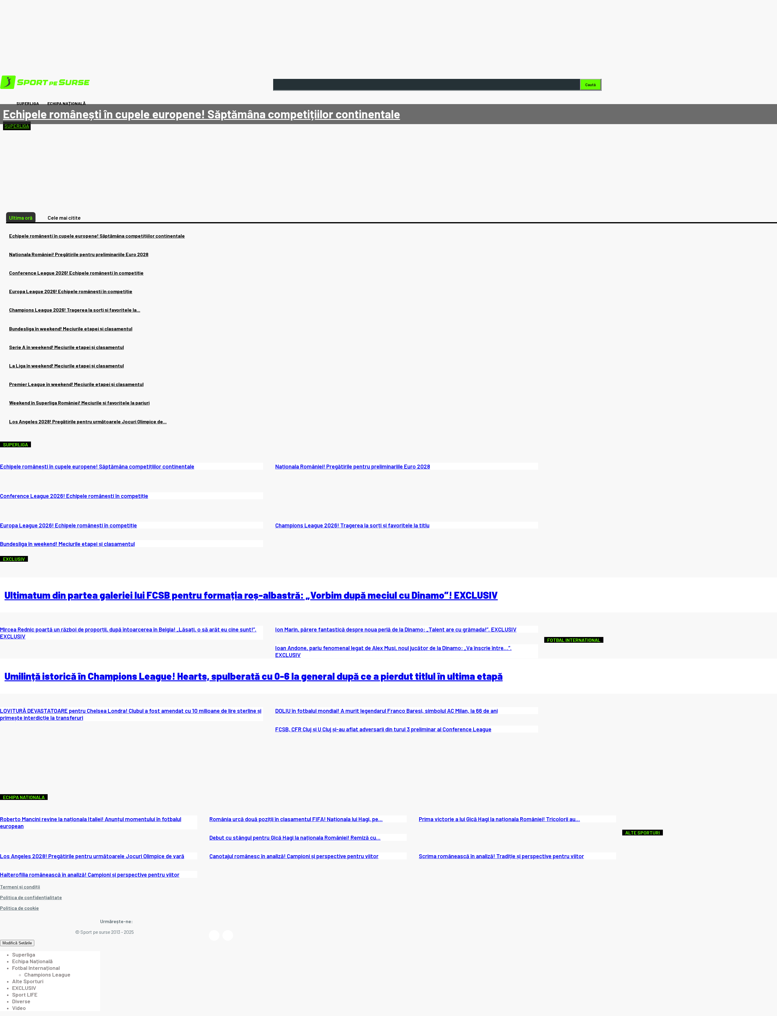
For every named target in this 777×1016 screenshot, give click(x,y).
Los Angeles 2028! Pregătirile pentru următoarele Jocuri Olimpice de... (88, 421)
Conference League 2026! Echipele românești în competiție (76, 273)
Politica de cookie (19, 908)
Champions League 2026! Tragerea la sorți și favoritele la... (74, 310)
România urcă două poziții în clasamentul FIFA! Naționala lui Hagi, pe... (296, 818)
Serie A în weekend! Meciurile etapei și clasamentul (66, 347)
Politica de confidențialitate (31, 897)
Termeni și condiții (20, 886)
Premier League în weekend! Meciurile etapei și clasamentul (76, 384)
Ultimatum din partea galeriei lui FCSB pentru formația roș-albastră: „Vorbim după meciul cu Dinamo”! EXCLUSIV (251, 595)
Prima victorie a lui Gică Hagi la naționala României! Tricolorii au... (499, 818)
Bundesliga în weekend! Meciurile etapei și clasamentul (70, 328)
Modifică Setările (17, 943)
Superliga (17, 126)
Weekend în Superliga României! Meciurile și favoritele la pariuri (79, 402)
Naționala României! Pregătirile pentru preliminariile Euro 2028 (78, 254)
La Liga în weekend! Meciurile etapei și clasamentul (66, 365)
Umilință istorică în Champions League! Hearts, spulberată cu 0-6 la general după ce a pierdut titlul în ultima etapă (254, 676)
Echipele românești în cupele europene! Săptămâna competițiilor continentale (201, 114)
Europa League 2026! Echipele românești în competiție (70, 291)
